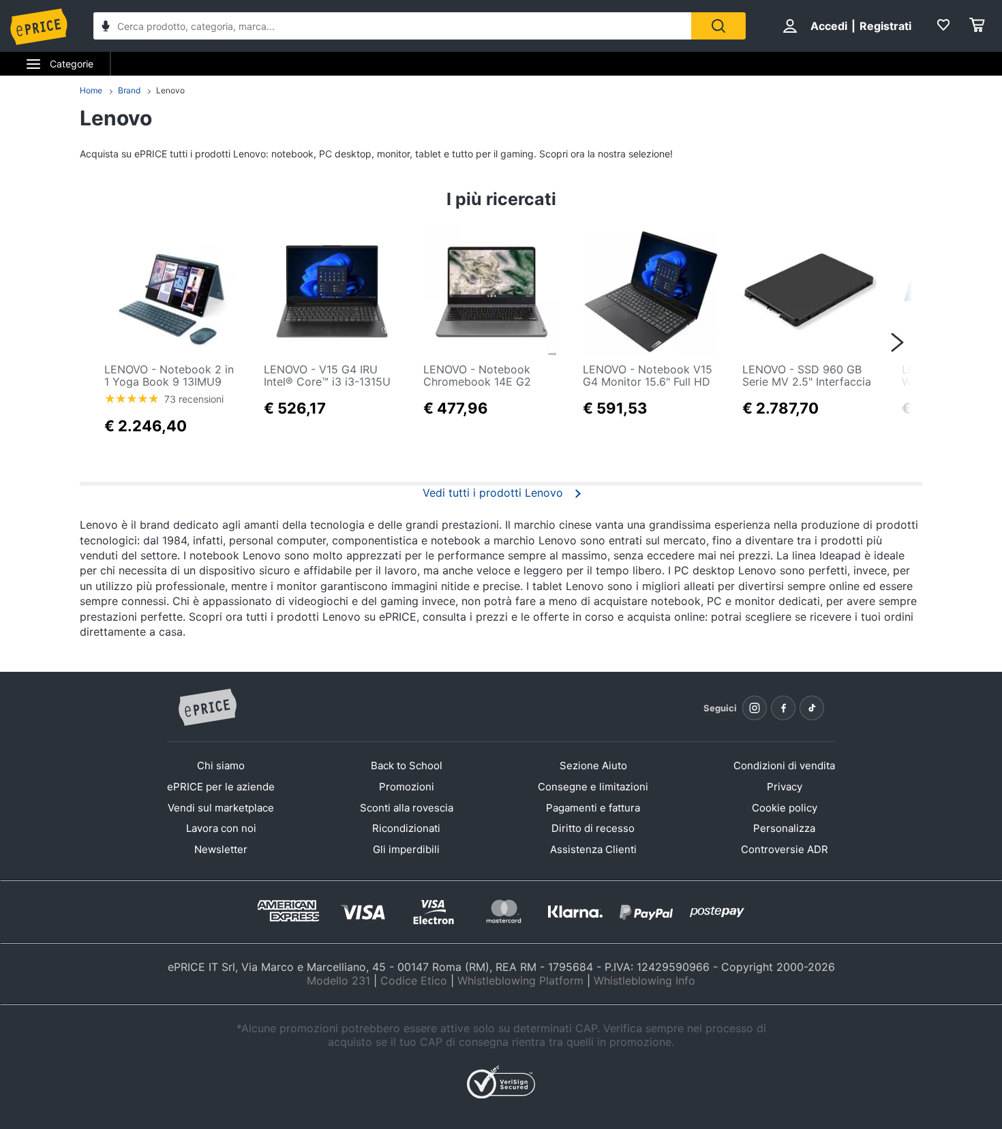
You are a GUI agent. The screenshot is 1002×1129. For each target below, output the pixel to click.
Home (91, 90)
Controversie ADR (784, 849)
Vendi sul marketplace (221, 807)
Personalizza (784, 828)
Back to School (406, 765)
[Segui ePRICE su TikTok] (812, 708)
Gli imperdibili (406, 849)
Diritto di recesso (593, 828)
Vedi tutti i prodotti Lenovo (493, 492)
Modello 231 (338, 980)
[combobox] (392, 26)
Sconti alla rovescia (406, 807)
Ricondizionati (406, 828)
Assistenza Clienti (593, 849)
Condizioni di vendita (784, 765)
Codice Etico (413, 980)
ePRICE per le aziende (221, 786)
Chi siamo (221, 765)
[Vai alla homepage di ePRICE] (207, 708)
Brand (129, 90)
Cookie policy (784, 807)
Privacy (784, 786)
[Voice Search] (105, 27)
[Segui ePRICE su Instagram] (754, 708)
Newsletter (220, 849)
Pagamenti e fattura (593, 807)
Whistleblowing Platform (520, 980)
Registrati (885, 26)
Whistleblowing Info (644, 980)
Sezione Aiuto (593, 765)
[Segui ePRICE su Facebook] (783, 708)
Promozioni (406, 786)
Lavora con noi (221, 828)
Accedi (828, 26)
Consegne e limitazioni (593, 786)
